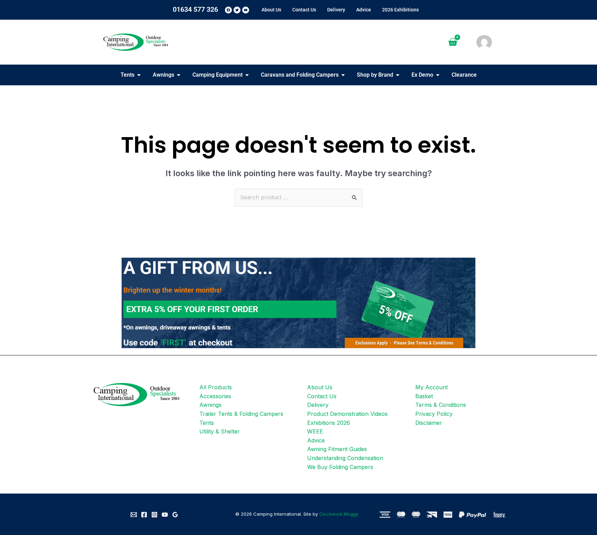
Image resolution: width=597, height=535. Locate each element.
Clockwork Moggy (338, 514)
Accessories (215, 396)
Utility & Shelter (219, 431)
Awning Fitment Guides (337, 449)
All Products (215, 387)
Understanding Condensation (345, 458)
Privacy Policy (434, 413)
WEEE (315, 431)
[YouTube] (165, 515)
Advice (316, 440)
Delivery (318, 404)
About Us (319, 387)
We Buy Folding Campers (340, 467)
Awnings (210, 404)
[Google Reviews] (175, 515)
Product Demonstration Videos (347, 413)
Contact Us (322, 396)
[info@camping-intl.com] (134, 515)
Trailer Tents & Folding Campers (241, 413)
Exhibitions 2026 (328, 422)
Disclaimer (428, 422)
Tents (206, 422)
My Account (431, 387)
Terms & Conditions (440, 404)
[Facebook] (144, 515)
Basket (424, 396)
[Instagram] (154, 515)
